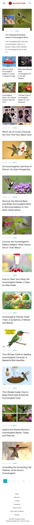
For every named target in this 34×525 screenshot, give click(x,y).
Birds (17, 31)
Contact (17, 501)
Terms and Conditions (17, 511)
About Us (17, 497)
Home (17, 494)
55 (24, 481)
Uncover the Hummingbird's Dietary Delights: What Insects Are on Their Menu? (16, 245)
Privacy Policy (17, 508)
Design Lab (15, 521)
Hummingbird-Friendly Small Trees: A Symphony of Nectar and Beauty (16, 320)
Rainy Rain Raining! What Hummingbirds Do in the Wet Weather (25, 73)
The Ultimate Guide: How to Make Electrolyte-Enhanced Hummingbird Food (15, 395)
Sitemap (17, 515)
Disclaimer (17, 504)
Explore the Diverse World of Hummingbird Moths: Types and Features (15, 432)
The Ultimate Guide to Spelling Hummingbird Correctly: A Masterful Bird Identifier (16, 357)
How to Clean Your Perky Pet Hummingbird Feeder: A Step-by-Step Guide (16, 282)
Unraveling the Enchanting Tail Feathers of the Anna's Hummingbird (16, 470)
